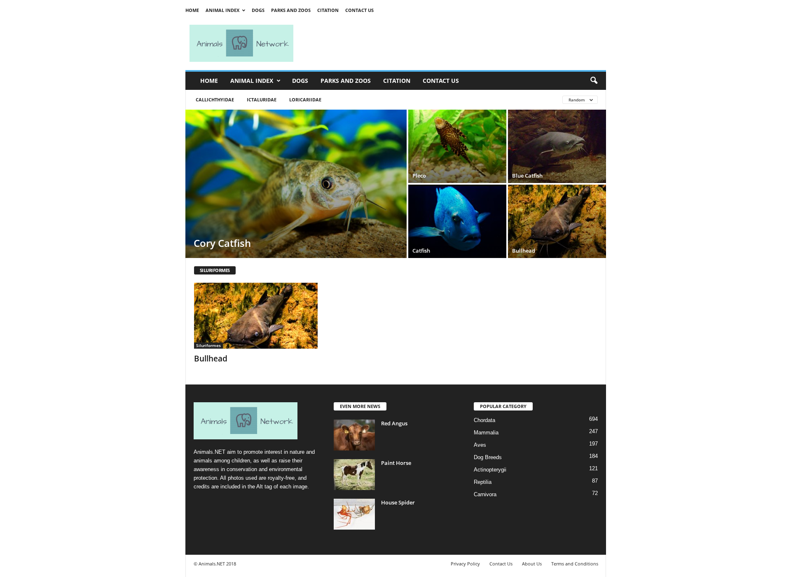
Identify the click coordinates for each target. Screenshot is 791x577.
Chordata (484, 420)
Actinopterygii (490, 470)
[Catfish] (457, 221)
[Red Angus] (354, 435)
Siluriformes (208, 345)
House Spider (398, 502)
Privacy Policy (465, 564)
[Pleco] (457, 146)
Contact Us (359, 10)
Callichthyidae (215, 99)
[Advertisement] (453, 43)
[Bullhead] (557, 221)
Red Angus (394, 423)
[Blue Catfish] (557, 146)
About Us (532, 564)
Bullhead (210, 358)
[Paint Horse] (354, 474)
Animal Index (222, 10)
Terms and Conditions (574, 564)
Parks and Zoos (291, 10)
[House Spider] (354, 514)
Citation (328, 10)
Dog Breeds (488, 457)
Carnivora (485, 494)
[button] (594, 81)
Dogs (258, 10)
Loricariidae (305, 99)
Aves (480, 445)
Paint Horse (396, 463)
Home (192, 10)
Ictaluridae (261, 99)
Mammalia (486, 432)
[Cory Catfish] (296, 184)
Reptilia (482, 482)
